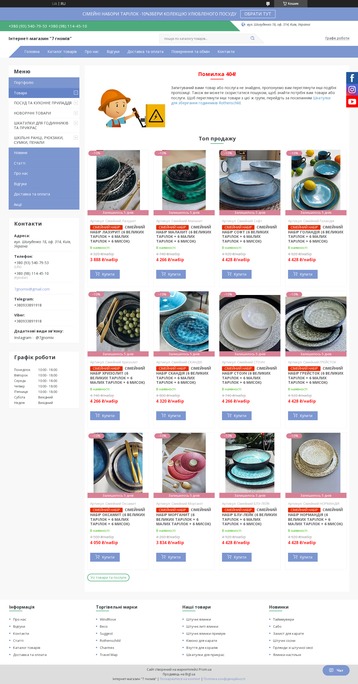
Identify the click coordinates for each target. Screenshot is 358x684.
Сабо (277, 626)
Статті (19, 163)
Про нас (92, 51)
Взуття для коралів (202, 647)
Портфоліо (24, 82)
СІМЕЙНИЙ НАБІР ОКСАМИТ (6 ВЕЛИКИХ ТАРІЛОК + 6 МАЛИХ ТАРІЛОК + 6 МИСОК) (117, 516)
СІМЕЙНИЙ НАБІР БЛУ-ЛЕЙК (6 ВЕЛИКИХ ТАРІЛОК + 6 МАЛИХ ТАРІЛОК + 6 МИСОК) (249, 516)
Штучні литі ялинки (202, 626)
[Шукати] (252, 38)
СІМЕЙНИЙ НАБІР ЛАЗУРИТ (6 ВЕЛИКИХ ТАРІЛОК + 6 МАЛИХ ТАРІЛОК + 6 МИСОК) (117, 234)
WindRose (108, 619)
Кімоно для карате (201, 640)
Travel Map (109, 654)
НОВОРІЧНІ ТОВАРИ (32, 113)
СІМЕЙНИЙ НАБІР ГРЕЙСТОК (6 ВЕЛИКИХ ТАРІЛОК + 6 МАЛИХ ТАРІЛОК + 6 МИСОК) (315, 375)
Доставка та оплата (145, 51)
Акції (18, 204)
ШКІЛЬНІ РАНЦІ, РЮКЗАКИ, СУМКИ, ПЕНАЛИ (38, 140)
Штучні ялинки (198, 619)
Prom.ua (205, 669)
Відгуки (113, 51)
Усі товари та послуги (108, 577)
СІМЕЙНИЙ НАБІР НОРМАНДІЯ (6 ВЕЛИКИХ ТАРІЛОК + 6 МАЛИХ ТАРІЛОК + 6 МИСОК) (315, 516)
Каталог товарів (62, 51)
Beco (104, 626)
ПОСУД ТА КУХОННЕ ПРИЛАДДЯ (43, 102)
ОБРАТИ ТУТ (258, 14)
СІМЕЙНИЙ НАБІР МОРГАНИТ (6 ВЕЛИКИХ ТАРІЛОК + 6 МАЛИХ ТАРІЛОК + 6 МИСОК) (183, 516)
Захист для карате (288, 633)
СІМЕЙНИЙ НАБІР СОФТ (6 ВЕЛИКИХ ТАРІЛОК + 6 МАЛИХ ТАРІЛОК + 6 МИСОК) (249, 234)
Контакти (226, 51)
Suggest (106, 633)
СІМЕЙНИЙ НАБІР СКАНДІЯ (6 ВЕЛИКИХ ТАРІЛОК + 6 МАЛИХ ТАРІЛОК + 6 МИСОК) (183, 375)
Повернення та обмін (190, 51)
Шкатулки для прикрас (205, 654)
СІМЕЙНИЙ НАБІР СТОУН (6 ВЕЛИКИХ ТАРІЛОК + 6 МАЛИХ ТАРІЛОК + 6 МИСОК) (249, 375)
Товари (20, 92)
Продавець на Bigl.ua (179, 674)
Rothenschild (110, 640)
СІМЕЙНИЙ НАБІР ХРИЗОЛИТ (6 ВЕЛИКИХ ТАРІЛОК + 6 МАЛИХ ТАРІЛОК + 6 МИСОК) (117, 375)
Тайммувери (283, 619)
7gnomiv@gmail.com (32, 289)
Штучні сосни (284, 640)
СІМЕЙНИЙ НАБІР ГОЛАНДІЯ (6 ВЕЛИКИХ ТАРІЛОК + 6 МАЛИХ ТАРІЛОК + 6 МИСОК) (315, 234)
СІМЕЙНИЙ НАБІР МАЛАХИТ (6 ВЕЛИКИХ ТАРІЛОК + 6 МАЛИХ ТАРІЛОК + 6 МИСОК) (183, 234)
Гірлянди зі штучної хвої (293, 647)
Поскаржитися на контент (180, 679)
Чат (340, 670)
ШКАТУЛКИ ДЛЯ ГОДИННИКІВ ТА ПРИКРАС (41, 125)
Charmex (107, 647)
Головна (32, 51)
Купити (108, 274)
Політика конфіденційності (224, 679)
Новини (20, 152)
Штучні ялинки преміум (205, 633)
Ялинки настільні (287, 654)
